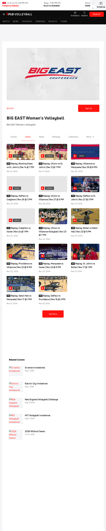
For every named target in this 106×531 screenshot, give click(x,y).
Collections (73, 136)
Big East (10, 108)
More (88, 136)
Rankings (56, 136)
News (41, 136)
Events (14, 136)
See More (53, 314)
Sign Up (88, 108)
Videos (28, 136)
